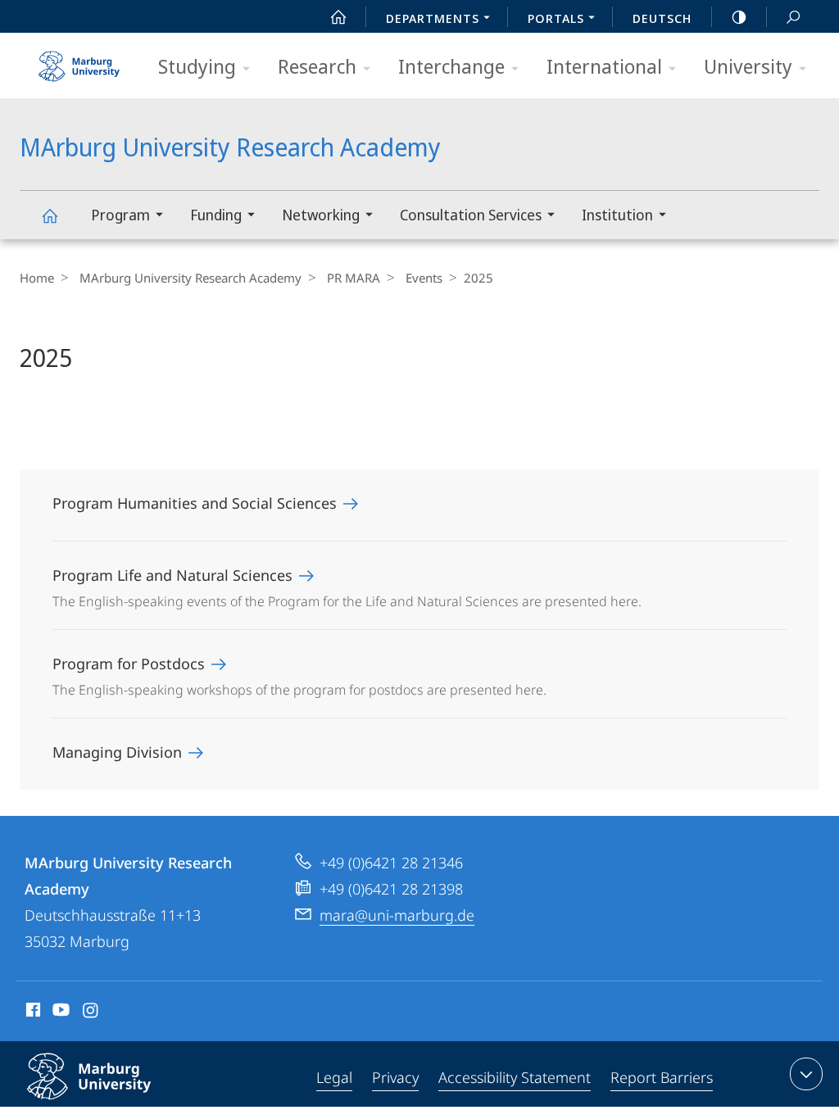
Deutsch (662, 18)
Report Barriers (661, 1077)
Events (424, 278)
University (748, 65)
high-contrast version (739, 16)
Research (317, 65)
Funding (216, 214)
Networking (321, 214)
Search (793, 16)
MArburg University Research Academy (49, 215)
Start (338, 16)
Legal (334, 1077)
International (604, 65)
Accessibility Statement (514, 1077)
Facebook (31, 1012)
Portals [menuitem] (556, 18)
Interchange (451, 65)
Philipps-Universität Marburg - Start (81, 60)
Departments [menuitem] (432, 18)
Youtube (59, 1012)
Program (120, 214)
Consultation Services (471, 214)
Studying (197, 65)
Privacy (395, 1077)
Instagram (91, 1012)
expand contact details (806, 1074)
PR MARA (353, 278)
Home (37, 278)
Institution (617, 214)
